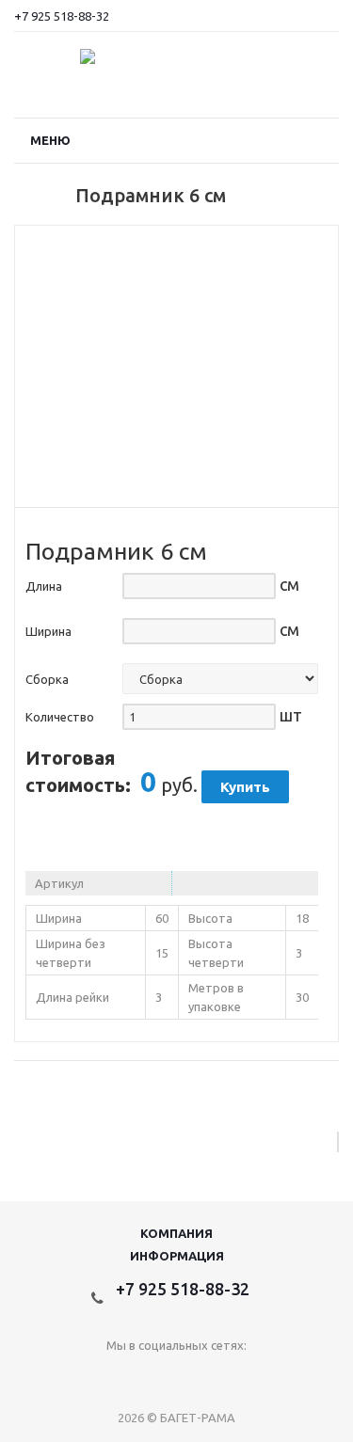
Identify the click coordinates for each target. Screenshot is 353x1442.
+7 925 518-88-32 (61, 16)
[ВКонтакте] (137, 1376)
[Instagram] (176, 1376)
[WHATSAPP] (215, 1376)
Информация (177, 1255)
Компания (176, 1233)
